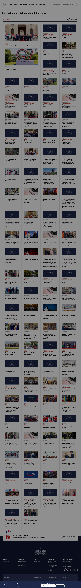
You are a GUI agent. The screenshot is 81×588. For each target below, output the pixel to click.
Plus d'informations (45, 583)
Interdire (60, 585)
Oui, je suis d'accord (47, 585)
